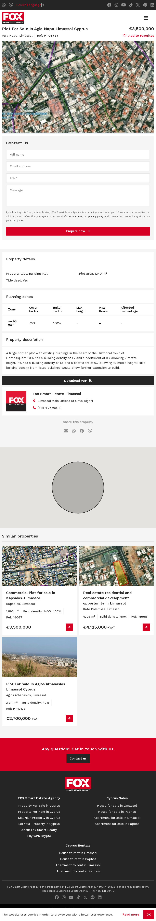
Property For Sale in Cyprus (39, 805)
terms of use (75, 216)
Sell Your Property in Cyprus (39, 818)
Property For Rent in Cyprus (39, 812)
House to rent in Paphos (78, 859)
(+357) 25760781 (50, 408)
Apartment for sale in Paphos (117, 824)
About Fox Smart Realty (39, 830)
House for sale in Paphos (117, 812)
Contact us (78, 758)
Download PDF (75, 380)
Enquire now (75, 231)
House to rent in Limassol (78, 853)
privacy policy (96, 216)
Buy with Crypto (39, 836)
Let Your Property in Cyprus (39, 824)
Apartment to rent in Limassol (78, 865)
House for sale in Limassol (117, 805)
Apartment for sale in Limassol (117, 818)
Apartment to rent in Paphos (78, 871)
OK (148, 914)
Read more (130, 914)
